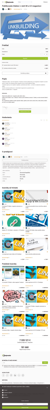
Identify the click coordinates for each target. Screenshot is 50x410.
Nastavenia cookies (18, 383)
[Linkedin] (15, 375)
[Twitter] (7, 375)
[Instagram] (23, 375)
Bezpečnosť (40, 383)
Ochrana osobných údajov (30, 383)
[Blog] (19, 375)
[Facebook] (3, 375)
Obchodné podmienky (7, 383)
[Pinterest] (11, 375)
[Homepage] (9, 2)
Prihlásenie (45, 2)
